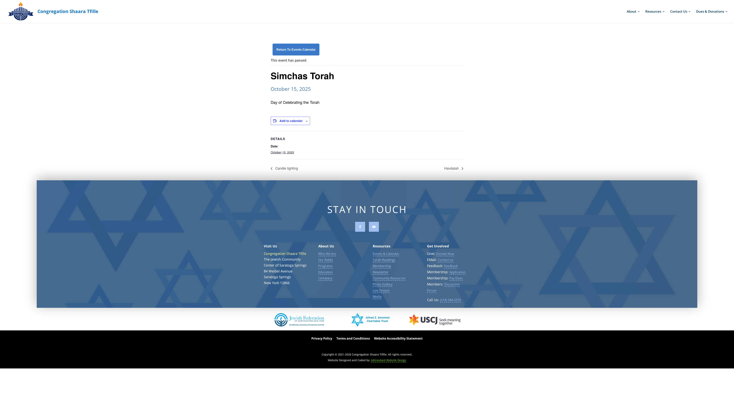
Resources (653, 12)
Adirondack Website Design (388, 360)
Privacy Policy (321, 339)
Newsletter (380, 272)
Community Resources (389, 278)
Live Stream (381, 290)
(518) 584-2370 (450, 300)
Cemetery (325, 278)
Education (325, 272)
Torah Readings (384, 260)
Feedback (451, 266)
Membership (382, 266)
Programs (325, 266)
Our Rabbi (325, 260)
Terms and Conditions (353, 339)
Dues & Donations (710, 12)
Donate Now (445, 254)
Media (377, 296)
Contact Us (678, 12)
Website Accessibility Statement (398, 339)
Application (457, 272)
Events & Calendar (386, 254)
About (631, 12)
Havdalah (452, 168)
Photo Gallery (382, 284)
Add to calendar (291, 121)
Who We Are (327, 254)
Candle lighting (286, 168)
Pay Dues (456, 278)
